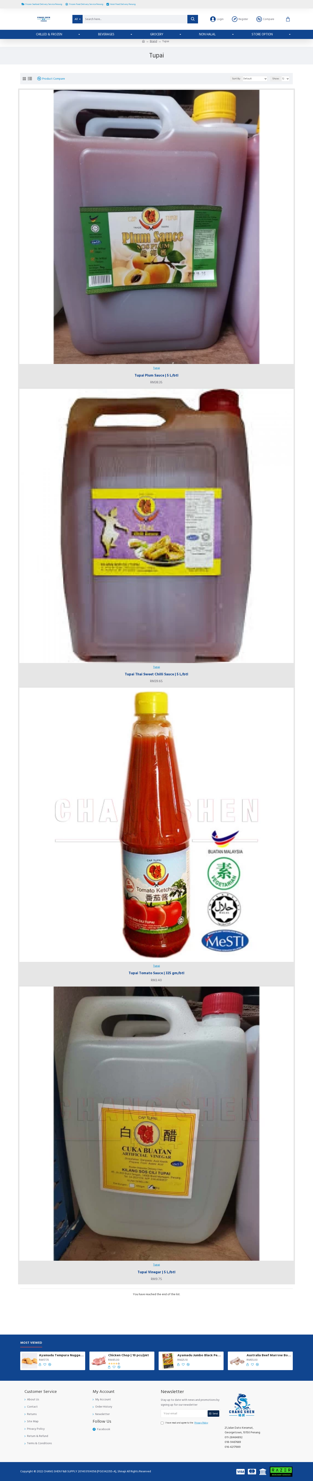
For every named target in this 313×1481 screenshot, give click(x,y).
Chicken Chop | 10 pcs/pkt (128, 1355)
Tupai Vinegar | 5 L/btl (156, 1272)
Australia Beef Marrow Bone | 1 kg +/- (269, 1355)
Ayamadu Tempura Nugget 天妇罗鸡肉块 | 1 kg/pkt (61, 1355)
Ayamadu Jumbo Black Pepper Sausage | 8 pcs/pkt (199, 1355)
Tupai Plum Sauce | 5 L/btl (156, 375)
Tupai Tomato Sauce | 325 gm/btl (156, 973)
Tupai (156, 368)
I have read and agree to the (186, 1422)
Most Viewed (31, 1343)
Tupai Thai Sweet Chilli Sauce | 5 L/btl (156, 674)
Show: (276, 78)
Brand (153, 41)
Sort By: (236, 78)
